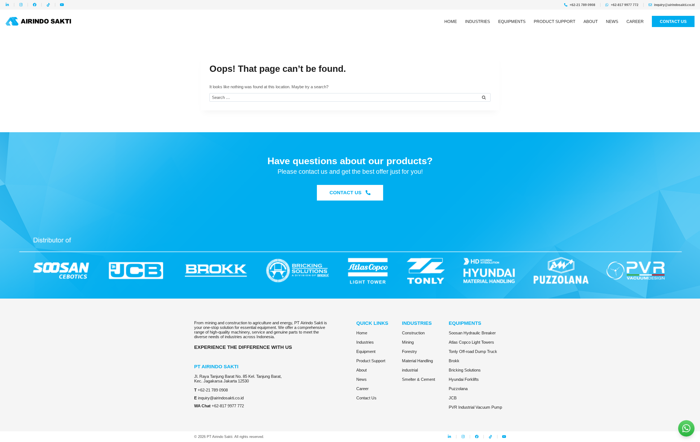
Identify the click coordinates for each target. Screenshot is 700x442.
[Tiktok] (48, 5)
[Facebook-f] (34, 5)
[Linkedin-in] (7, 5)
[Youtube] (62, 5)
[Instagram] (21, 5)
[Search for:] (350, 97)
